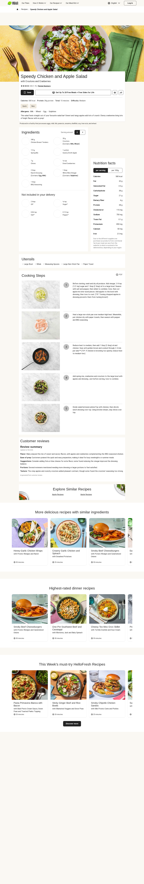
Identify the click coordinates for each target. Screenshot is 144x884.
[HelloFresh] (13, 3)
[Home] (17, 9)
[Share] (121, 92)
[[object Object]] (114, 92)
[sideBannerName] (108, 141)
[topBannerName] (72, 19)
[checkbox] (21, 86)
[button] (114, 3)
